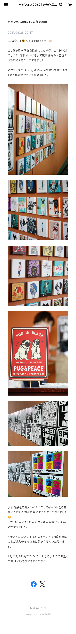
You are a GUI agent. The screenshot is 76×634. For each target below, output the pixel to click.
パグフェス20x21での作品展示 (27, 21)
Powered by (34, 614)
